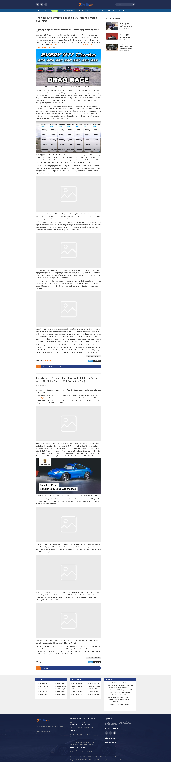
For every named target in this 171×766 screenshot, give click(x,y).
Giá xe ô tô (90, 10)
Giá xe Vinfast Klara (94, 689)
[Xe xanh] (55, 11)
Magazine (121, 10)
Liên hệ (107, 740)
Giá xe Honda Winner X (78, 683)
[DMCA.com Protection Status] (94, 360)
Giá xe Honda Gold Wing (94, 694)
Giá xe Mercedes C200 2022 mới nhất (43, 694)
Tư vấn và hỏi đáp (67, 10)
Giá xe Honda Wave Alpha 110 (78, 689)
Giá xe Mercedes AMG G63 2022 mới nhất (60, 694)
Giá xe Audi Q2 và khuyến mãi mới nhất (116, 694)
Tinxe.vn (44, 720)
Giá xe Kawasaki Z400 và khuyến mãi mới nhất (118, 704)
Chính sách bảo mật (110, 742)
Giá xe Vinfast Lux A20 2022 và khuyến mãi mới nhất (120, 685)
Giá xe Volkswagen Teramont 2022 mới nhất (60, 686)
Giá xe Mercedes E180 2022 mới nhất (60, 683)
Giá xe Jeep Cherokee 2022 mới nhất (60, 691)
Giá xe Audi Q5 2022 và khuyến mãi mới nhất (118, 682)
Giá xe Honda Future (77, 691)
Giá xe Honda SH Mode (78, 686)
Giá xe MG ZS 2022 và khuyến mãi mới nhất (117, 697)
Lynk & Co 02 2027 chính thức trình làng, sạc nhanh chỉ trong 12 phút (126, 35)
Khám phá (80, 10)
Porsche (46, 668)
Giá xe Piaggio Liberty (94, 683)
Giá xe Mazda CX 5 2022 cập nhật (43, 691)
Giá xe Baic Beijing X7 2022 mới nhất (60, 689)
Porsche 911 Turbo (49, 366)
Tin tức (45, 10)
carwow (67, 366)
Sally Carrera (44, 398)
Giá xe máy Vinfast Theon (94, 691)
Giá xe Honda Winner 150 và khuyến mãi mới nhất (119, 699)
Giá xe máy (100, 10)
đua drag (60, 366)
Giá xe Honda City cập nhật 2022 (43, 689)
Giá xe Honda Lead (77, 694)
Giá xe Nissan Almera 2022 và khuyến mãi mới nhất (119, 690)
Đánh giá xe (110, 10)
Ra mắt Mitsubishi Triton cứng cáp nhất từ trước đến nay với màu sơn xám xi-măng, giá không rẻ (126, 46)
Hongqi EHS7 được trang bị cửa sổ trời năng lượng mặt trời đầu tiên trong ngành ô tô (125, 24)
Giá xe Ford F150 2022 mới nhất (43, 686)
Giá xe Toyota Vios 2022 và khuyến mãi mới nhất (119, 692)
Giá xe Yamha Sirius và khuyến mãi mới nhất (118, 687)
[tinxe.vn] (85, 4)
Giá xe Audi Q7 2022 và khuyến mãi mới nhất (118, 702)
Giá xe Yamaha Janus (94, 686)
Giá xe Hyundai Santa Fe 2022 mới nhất (43, 683)
